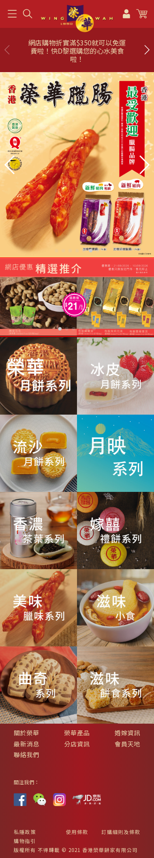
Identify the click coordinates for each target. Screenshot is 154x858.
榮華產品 (77, 732)
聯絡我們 (26, 754)
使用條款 (77, 831)
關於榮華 (26, 732)
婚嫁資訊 (127, 732)
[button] (147, 50)
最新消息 (26, 743)
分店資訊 (77, 743)
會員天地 (127, 743)
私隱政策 (25, 831)
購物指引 (25, 840)
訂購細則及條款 (120, 831)
